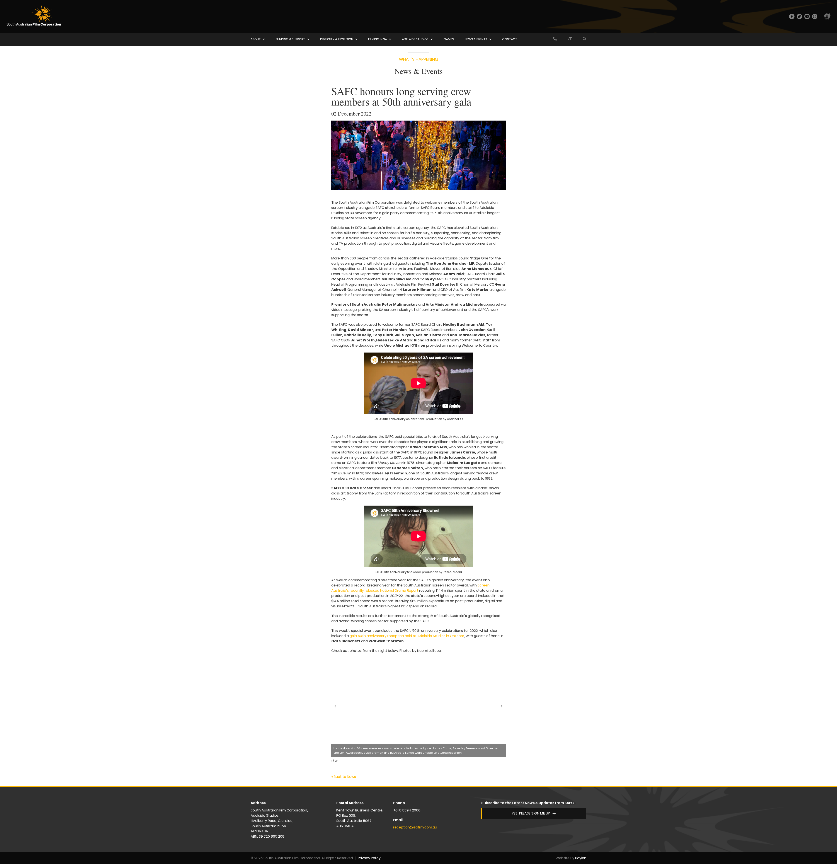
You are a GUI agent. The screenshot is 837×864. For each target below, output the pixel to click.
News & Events (476, 39)
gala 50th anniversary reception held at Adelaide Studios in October (407, 635)
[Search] (584, 39)
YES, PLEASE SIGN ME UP (531, 813)
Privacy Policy (369, 858)
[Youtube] (807, 16)
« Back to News (343, 776)
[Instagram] (814, 16)
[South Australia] (827, 16)
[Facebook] (791, 16)
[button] (502, 706)
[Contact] (555, 39)
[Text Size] (570, 39)
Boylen (580, 858)
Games (449, 39)
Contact (509, 39)
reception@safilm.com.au (415, 827)
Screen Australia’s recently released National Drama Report (410, 588)
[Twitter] (799, 16)
